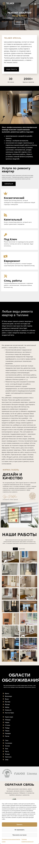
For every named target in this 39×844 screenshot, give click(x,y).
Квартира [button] (22, 548)
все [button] (15, 548)
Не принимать (19, 830)
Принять (19, 824)
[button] (35, 4)
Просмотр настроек (19, 835)
